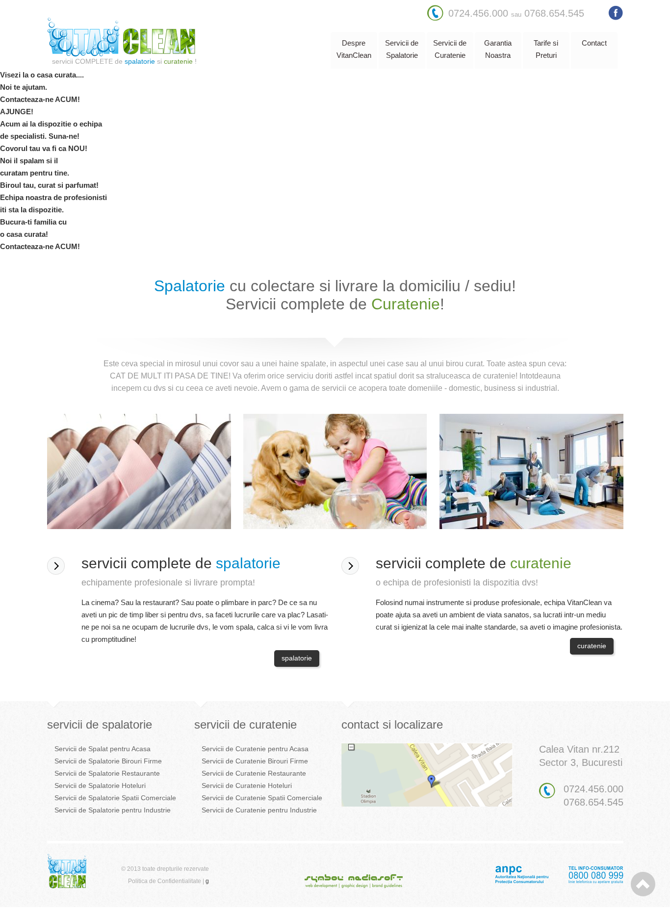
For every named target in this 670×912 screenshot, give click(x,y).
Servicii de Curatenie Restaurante (254, 773)
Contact (594, 43)
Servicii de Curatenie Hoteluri (247, 785)
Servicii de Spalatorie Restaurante (107, 773)
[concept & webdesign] (354, 886)
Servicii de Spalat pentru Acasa (102, 749)
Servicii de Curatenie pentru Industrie (259, 810)
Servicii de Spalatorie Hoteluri (100, 785)
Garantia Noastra (498, 49)
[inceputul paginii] (643, 884)
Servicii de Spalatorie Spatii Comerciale (115, 798)
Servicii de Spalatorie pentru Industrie (112, 810)
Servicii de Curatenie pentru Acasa (255, 749)
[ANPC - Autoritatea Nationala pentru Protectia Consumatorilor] (559, 881)
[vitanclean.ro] (121, 54)
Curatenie (405, 304)
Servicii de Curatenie (449, 49)
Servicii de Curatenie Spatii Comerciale (262, 798)
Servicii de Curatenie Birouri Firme (255, 761)
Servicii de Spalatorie (401, 49)
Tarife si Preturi (546, 49)
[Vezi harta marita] (427, 804)
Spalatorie (189, 286)
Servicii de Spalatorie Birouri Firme (108, 761)
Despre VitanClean (353, 49)
